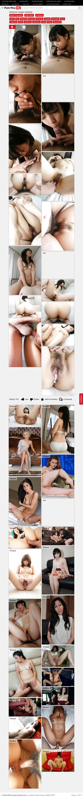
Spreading (57, 22)
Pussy (49, 22)
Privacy (42, 795)
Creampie (39, 15)
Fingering (13, 22)
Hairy (20, 22)
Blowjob (23, 19)
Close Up (39, 19)
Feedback (81, 399)
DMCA (48, 795)
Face (62, 19)
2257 (53, 795)
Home (73, 795)
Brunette (31, 19)
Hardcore (28, 22)
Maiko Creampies (16, 15)
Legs (43, 22)
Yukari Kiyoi (29, 15)
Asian (12, 19)
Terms (36, 795)
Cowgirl (47, 19)
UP (78, 795)
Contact (31, 795)
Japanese (36, 22)
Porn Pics (12, 7)
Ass (17, 19)
